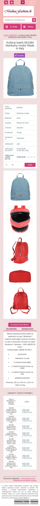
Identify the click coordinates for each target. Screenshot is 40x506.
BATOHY (13, 35)
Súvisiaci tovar (27, 329)
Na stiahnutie (11, 329)
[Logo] (18, 11)
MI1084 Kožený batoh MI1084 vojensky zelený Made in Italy (11, 411)
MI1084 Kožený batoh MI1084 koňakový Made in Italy (11, 457)
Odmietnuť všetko (21, 501)
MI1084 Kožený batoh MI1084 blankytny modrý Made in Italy (11, 449)
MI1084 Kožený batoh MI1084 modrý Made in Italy (11, 441)
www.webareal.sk (28, 478)
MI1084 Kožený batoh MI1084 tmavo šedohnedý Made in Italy (11, 464)
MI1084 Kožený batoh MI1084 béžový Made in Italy (11, 427)
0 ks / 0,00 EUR (30, 1)
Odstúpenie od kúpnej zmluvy (25, 480)
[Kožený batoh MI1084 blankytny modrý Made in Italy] (20, 188)
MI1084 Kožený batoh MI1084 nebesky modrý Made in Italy (11, 419)
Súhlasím (34, 501)
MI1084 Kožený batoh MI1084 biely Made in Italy (11, 434)
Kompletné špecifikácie (20, 325)
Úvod (6, 35)
